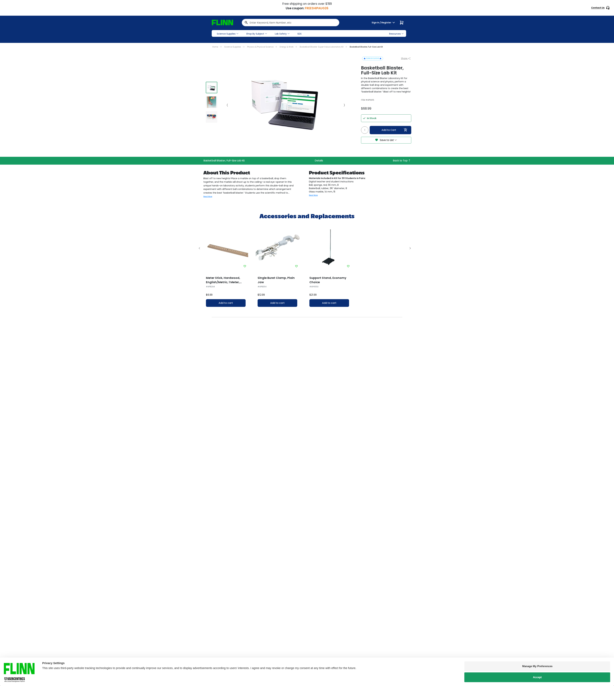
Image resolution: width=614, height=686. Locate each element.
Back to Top (400, 160)
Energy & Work (286, 46)
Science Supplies (226, 33)
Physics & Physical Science (260, 46)
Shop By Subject (255, 33)
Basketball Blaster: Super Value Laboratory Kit (321, 46)
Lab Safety (281, 33)
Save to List (387, 140)
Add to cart (226, 303)
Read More (207, 196)
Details (319, 160)
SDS (299, 33)
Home (215, 46)
